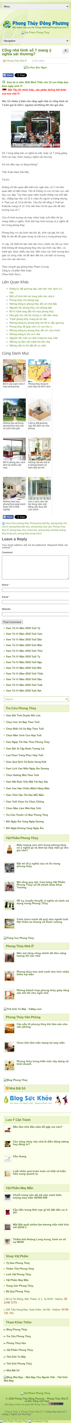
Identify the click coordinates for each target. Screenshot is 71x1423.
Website (6, 609)
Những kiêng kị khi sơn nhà (24, 334)
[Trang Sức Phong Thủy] (19, 938)
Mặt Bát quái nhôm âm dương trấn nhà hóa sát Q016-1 (41, 1226)
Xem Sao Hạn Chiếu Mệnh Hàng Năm (28, 788)
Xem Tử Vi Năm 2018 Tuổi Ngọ (24, 662)
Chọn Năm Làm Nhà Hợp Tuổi (23, 808)
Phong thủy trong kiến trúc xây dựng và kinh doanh (43, 1062)
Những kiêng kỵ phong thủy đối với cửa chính (34, 330)
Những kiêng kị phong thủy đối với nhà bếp (33, 303)
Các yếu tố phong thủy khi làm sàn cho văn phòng (42, 1025)
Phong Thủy (20, 1329)
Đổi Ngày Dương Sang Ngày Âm (25, 828)
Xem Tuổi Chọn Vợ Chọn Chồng (25, 801)
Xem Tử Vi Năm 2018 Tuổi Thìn (24, 650)
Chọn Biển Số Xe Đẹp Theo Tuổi (25, 728)
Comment (7, 552)
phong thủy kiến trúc (19, 526)
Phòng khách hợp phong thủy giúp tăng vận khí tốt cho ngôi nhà (43, 991)
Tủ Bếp (21, 1356)
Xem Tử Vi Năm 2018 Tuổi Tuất (24, 685)
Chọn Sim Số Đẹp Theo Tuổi (23, 722)
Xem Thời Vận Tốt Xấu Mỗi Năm (25, 795)
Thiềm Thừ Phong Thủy (20, 1268)
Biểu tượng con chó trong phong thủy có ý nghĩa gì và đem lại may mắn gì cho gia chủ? (43, 847)
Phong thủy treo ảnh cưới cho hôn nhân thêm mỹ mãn (43, 973)
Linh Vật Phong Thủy (18, 1274)
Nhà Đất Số (17, 1088)
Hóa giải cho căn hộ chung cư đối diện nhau (33, 315)
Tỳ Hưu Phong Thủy (18, 1263)
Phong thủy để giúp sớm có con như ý (30, 326)
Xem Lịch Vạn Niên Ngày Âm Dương (27, 768)
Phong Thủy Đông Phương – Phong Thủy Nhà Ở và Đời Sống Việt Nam (41, 1400)
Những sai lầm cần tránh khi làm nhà (29, 341)
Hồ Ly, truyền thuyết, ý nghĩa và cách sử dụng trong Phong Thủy (43, 902)
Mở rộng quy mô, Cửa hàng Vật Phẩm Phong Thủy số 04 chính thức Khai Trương (41, 885)
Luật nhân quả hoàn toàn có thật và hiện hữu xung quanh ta (39, 1172)
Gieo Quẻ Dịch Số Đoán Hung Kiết (26, 761)
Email (5, 597)
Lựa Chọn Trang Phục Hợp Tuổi (24, 755)
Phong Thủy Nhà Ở (17, 60)
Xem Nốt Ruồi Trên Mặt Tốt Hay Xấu (27, 781)
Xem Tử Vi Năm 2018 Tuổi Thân (24, 673)
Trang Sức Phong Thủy (19, 1285)
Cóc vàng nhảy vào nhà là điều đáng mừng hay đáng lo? (41, 1143)
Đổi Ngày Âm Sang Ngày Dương (25, 821)
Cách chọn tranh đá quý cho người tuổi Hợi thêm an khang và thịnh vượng (42, 920)
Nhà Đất (11, 1370)
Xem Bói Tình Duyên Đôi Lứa (23, 715)
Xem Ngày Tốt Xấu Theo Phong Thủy (28, 742)
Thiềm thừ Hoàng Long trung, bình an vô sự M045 (39, 1240)
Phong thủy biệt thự (40, 523)
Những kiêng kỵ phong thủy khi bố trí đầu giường (36, 322)
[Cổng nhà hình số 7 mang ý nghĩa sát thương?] (35, 129)
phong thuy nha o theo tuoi (23, 530)
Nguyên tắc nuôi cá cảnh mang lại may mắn (33, 338)
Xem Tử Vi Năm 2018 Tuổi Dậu (24, 679)
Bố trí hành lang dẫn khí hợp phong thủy (31, 311)
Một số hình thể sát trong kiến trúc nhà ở (32, 296)
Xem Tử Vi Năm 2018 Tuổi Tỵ (23, 656)
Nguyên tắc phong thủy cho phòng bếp (30, 307)
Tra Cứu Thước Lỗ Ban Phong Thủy (27, 814)
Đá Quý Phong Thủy (18, 1291)
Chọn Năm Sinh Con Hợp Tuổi (24, 735)
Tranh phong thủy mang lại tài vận (28, 319)
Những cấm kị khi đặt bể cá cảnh (27, 345)
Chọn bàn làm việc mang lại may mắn (41, 1042)
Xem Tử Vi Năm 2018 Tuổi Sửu (24, 633)
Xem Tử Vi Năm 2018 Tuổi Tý (23, 628)
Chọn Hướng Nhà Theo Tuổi (22, 775)
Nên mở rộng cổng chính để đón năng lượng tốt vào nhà (41, 954)
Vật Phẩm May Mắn (17, 1280)
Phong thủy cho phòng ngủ (24, 300)
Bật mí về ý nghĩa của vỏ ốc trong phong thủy (38, 865)
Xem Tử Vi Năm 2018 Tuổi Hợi (23, 690)
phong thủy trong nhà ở (30, 533)
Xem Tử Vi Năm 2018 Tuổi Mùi (24, 668)
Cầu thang (19, 1156)
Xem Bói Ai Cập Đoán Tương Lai (25, 748)
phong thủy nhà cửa (41, 526)
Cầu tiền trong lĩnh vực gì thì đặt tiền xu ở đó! (40, 1211)
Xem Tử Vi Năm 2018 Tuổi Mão (24, 645)
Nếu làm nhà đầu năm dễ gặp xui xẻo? (37, 1126)
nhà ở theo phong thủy (17, 523)
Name (6, 585)
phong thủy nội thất (48, 530)
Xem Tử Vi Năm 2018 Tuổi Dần (24, 639)
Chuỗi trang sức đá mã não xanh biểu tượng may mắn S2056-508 (37, 1196)
